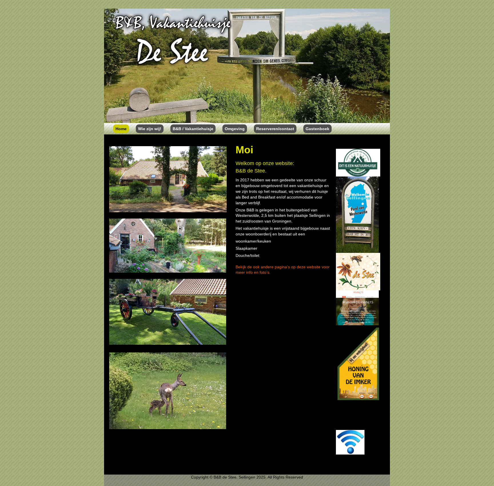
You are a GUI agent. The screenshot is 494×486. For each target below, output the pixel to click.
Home (121, 128)
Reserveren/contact (275, 128)
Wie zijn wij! (149, 128)
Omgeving (235, 128)
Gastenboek (317, 128)
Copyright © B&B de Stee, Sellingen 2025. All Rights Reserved (247, 477)
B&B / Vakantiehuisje (193, 128)
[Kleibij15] (357, 308)
